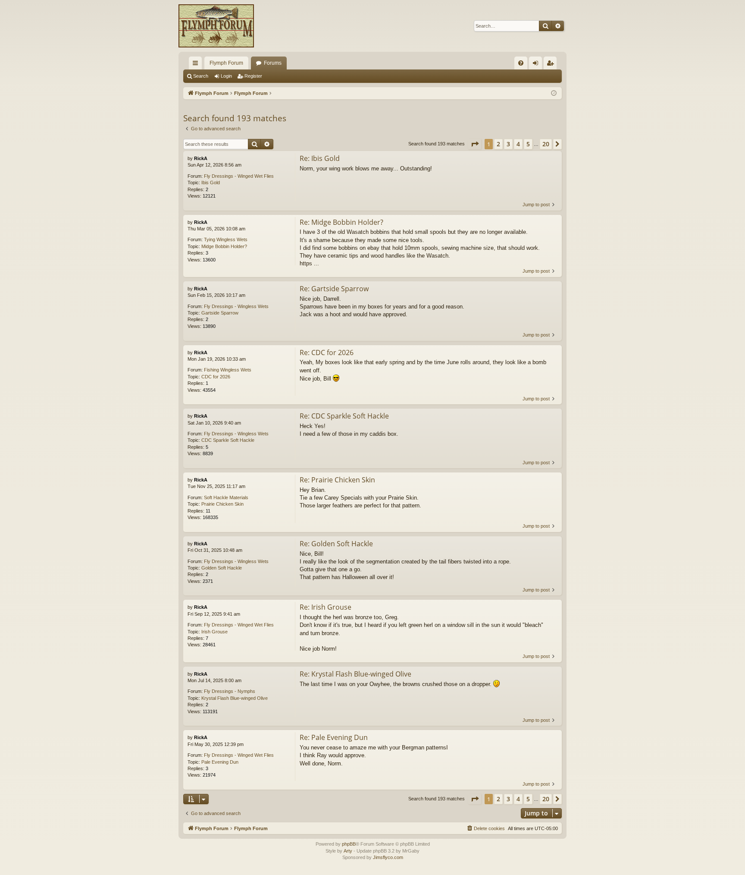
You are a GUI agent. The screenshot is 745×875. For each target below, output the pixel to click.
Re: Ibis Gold (320, 158)
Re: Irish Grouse (325, 607)
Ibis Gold (210, 182)
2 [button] (498, 144)
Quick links (197, 64)
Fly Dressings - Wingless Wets (236, 306)
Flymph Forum (226, 63)
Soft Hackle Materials (226, 497)
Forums (273, 63)
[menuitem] (520, 63)
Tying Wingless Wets (225, 239)
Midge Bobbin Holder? (224, 246)
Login (226, 76)
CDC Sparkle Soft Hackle (227, 440)
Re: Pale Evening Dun (334, 737)
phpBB (349, 844)
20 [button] (545, 144)
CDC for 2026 (215, 376)
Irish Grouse (214, 631)
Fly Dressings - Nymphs (229, 691)
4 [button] (518, 144)
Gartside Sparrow (219, 312)
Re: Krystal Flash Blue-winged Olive (355, 674)
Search (200, 76)
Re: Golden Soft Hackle (336, 543)
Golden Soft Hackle (221, 567)
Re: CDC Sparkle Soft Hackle (344, 416)
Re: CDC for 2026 (327, 352)
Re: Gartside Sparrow (334, 288)
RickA (200, 158)
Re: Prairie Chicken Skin (337, 479)
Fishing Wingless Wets (227, 369)
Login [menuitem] (537, 64)
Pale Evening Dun (219, 762)
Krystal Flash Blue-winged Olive (234, 698)
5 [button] (528, 144)
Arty (348, 850)
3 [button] (508, 144)
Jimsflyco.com (388, 857)
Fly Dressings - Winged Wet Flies (239, 176)
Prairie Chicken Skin (222, 504)
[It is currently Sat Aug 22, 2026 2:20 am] (554, 93)
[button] (474, 144)
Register (253, 76)
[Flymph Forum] (216, 26)
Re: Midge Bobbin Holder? (341, 222)
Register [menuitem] (552, 64)
